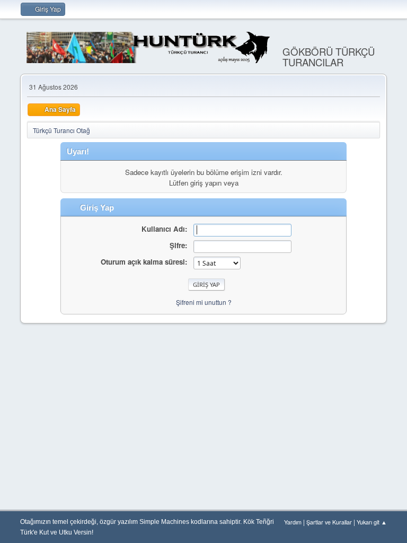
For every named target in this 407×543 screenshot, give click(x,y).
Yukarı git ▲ (372, 522)
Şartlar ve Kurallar (329, 522)
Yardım (293, 522)
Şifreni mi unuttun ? (204, 301)
